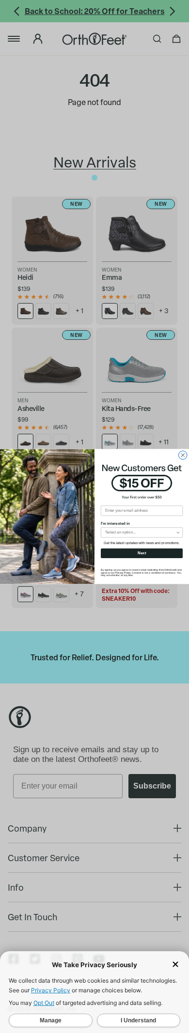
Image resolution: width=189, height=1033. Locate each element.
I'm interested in (115, 523)
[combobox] (140, 532)
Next (142, 553)
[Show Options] (178, 532)
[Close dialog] (183, 455)
